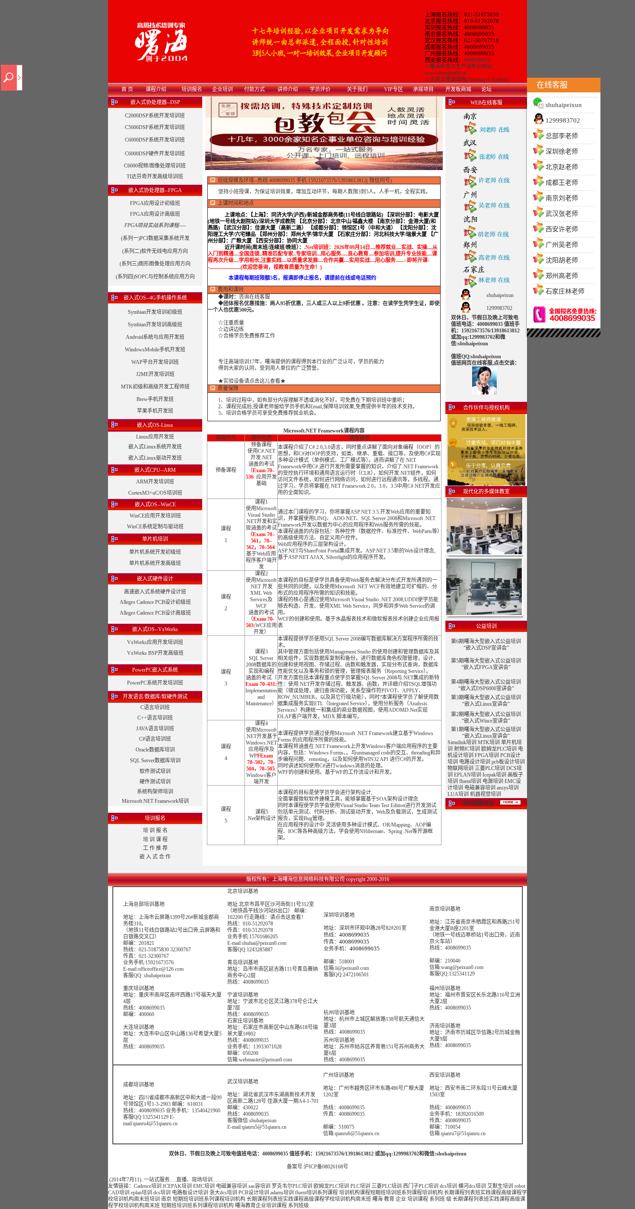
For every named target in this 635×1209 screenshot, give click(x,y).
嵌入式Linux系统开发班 (155, 447)
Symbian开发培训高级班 (155, 325)
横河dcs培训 (472, 1186)
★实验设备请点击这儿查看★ (252, 381)
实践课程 (490, 1193)
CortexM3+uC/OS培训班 (155, 493)
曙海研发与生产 (448, 66)
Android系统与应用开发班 (155, 337)
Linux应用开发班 (155, 437)
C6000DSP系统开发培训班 (155, 140)
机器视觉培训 (485, 794)
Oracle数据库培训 (155, 750)
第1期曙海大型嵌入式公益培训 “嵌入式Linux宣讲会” (486, 732)
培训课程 (417, 1199)
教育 (389, 1199)
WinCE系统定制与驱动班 (155, 527)
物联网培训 (460, 768)
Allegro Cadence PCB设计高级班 (155, 613)
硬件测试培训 (155, 782)
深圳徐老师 (562, 151)
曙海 (377, 1199)
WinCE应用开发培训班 (155, 516)
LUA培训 (458, 794)
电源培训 (493, 781)
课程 (459, 1193)
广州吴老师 (562, 244)
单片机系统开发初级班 (155, 552)
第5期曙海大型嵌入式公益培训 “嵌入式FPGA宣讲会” (486, 664)
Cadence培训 (148, 1186)
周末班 (141, 1199)
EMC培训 (204, 1186)
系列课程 (327, 1193)
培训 (391, 1193)
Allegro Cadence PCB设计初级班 (155, 602)
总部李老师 (562, 136)
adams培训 (282, 1193)
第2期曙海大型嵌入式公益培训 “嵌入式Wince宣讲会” (486, 717)
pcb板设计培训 (508, 762)
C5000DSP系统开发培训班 (155, 127)
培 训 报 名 (155, 830)
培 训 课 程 (155, 840)
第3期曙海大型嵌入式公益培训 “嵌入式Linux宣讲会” (486, 700)
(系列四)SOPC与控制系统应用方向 (155, 277)
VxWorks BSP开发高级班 (155, 653)
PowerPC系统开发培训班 (155, 683)
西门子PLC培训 (420, 1186)
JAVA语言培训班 (155, 729)
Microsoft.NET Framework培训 (155, 801)
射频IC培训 (467, 749)
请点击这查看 (285, 917)
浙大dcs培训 (223, 1193)
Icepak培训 (494, 775)
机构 (437, 1193)
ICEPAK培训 (177, 1186)
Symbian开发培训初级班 (155, 312)
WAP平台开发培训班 (155, 362)
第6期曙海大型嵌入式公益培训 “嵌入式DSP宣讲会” (486, 644)
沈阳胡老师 (562, 260)
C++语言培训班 (155, 718)
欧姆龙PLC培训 (499, 749)
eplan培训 (141, 1193)
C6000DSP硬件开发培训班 (155, 154)
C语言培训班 (155, 707)
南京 (166, 1199)
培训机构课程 (354, 1193)
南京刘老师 (562, 198)
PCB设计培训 (254, 1193)
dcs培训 (448, 1186)
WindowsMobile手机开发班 (155, 350)
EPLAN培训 (467, 775)
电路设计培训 (474, 762)
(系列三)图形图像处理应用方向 (155, 264)
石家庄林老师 (565, 291)
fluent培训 (470, 781)
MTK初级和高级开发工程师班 (155, 387)
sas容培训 (259, 1186)
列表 (470, 1193)
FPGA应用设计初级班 (155, 203)
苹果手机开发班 (155, 411)
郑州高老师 (562, 275)
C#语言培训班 (155, 739)
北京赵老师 (562, 167)
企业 (401, 1199)
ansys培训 (508, 788)
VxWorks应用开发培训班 (155, 642)
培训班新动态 (478, 804)
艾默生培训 (500, 1186)
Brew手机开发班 (155, 399)
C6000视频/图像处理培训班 (155, 166)
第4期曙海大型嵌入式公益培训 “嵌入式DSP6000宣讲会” (486, 685)
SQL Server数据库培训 (155, 761)
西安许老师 (562, 229)
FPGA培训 (487, 755)
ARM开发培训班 (155, 482)
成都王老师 (562, 182)
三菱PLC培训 (490, 768)
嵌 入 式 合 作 (155, 857)
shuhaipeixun (564, 104)
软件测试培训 (155, 771)
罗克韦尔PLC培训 (292, 1186)
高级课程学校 (319, 1199)
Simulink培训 (462, 742)
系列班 (437, 1199)
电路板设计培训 (190, 1193)
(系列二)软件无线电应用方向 (155, 251)
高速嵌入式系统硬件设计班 (155, 592)
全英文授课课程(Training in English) (469, 79)
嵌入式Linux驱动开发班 (155, 458)
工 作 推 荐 (155, 848)
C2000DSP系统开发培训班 (155, 116)
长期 (449, 1193)
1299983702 (563, 120)
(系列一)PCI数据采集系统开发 (155, 238)
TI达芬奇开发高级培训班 (155, 177)
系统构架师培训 (155, 792)
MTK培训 (489, 742)
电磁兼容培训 (479, 788)
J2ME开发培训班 (155, 374)
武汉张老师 (562, 213)
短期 (375, 1193)
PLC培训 (360, 1186)
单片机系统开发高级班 (155, 563)
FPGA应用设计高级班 (155, 214)
